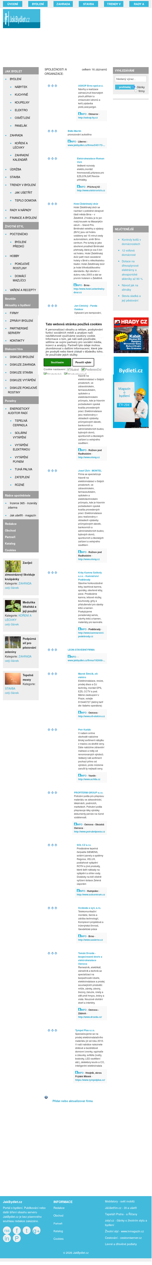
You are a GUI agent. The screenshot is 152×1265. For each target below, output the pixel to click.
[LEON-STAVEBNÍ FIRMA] (69, 656)
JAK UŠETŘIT (23, 192)
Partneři (10, 537)
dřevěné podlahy (126, 1244)
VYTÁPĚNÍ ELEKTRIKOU (21, 447)
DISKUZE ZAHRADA (22, 364)
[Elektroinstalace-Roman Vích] (78, 186)
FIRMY (14, 313)
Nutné (74, 369)
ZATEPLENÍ (22, 477)
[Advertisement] (98, 37)
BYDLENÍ (38, 4)
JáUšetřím (111, 1208)
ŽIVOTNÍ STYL (14, 226)
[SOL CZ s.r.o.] (78, 890)
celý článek (12, 588)
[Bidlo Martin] (69, 141)
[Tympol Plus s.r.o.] (76, 1072)
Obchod (10, 530)
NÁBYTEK (21, 87)
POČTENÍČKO (19, 234)
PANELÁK (21, 126)
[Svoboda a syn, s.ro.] (79, 936)
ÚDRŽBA (15, 169)
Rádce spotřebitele (17, 495)
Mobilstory (111, 1201)
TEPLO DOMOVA (25, 200)
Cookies (10, 550)
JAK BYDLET (13, 71)
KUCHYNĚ (21, 94)
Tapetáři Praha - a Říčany (121, 1214)
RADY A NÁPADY (20, 210)
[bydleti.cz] (132, 430)
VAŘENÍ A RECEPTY (23, 290)
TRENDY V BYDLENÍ (23, 185)
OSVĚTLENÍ (22, 118)
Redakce (11, 524)
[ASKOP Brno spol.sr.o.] (79, 114)
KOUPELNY (22, 102)
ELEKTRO (21, 110)
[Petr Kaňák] (79, 775)
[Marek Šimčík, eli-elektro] (79, 712)
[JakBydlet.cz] (21, 28)
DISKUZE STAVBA (21, 372)
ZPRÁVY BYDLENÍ (21, 321)
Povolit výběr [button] (83, 362)
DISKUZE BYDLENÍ (22, 357)
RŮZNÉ (19, 485)
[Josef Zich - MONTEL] (79, 450)
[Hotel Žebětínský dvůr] (75, 285)
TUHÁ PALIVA (23, 469)
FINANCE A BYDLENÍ (23, 218)
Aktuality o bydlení (17, 305)
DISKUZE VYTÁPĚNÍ (23, 380)
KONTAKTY (17, 340)
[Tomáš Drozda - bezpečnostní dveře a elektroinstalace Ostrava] (79, 1009)
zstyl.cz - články (115, 1220)
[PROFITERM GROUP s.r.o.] (75, 824)
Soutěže (10, 299)
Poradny (10, 401)
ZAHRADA (63, 4)
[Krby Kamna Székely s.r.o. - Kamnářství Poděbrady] (79, 629)
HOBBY (14, 256)
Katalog (10, 543)
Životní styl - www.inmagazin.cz (124, 1231)
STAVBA (88, 4)
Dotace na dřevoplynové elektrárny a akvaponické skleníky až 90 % (132, 270)
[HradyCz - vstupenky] (131, 352)
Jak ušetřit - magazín (23, 515)
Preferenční (93, 369)
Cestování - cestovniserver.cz (123, 1238)
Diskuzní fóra (14, 349)
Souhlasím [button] (57, 362)
